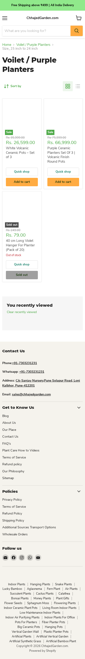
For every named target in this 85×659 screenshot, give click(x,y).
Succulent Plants (20, 594)
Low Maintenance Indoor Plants (40, 613)
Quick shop (21, 172)
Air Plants (71, 589)
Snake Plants (63, 584)
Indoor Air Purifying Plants (22, 617)
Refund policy (12, 464)
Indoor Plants (16, 584)
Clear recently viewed (22, 312)
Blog (5, 416)
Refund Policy (12, 513)
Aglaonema (34, 589)
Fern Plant (53, 589)
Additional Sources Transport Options (29, 527)
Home (6, 45)
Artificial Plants (21, 637)
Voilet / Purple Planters (33, 45)
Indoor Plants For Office (59, 617)
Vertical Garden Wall (25, 632)
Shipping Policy (13, 520)
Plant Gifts (62, 598)
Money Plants (42, 598)
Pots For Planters (26, 622)
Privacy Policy (12, 499)
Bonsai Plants (20, 598)
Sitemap (8, 478)
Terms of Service (14, 457)
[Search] (76, 31)
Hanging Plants (40, 584)
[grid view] (68, 86)
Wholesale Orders (15, 534)
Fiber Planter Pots (53, 622)
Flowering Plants (65, 603)
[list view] (78, 86)
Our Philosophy (13, 471)
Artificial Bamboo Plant (61, 641)
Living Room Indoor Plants (59, 608)
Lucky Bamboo (12, 589)
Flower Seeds (13, 603)
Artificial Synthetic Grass (25, 641)
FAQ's (6, 443)
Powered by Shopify (42, 651)
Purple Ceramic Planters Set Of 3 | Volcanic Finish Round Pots (61, 155)
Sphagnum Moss (38, 603)
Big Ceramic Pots (28, 627)
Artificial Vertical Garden (52, 637)
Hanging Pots (54, 627)
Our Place (9, 430)
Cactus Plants (44, 594)
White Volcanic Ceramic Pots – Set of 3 (20, 152)
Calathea (64, 594)
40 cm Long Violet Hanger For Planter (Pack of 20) (20, 245)
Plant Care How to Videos (20, 450)
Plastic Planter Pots (56, 632)
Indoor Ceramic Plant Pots (20, 608)
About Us (9, 423)
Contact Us (10, 436)
